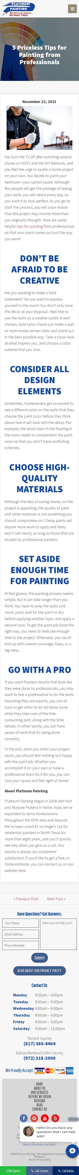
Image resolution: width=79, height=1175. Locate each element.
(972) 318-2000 (39, 1058)
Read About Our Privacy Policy (39, 970)
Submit (39, 957)
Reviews (39, 1100)
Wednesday (23, 1008)
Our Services (39, 1092)
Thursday (21, 1015)
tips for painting (30, 226)
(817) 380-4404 (39, 1043)
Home (39, 1084)
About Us (39, 1088)
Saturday (21, 1028)
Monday (20, 994)
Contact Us (39, 1109)
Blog (39, 1104)
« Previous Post (26, 898)
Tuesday (20, 1001)
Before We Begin (39, 1096)
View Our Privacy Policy (39, 1159)
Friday (18, 1021)
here (21, 870)
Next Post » (56, 898)
